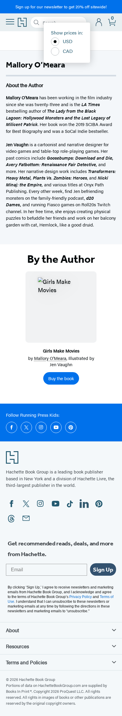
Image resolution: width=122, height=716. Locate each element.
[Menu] (10, 21)
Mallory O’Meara (50, 358)
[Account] (99, 22)
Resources (17, 646)
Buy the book (61, 378)
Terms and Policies (26, 662)
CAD (68, 51)
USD (68, 41)
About (12, 630)
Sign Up (103, 569)
